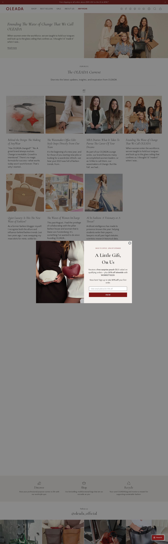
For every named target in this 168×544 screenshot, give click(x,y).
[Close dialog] (130, 243)
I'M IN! (108, 295)
